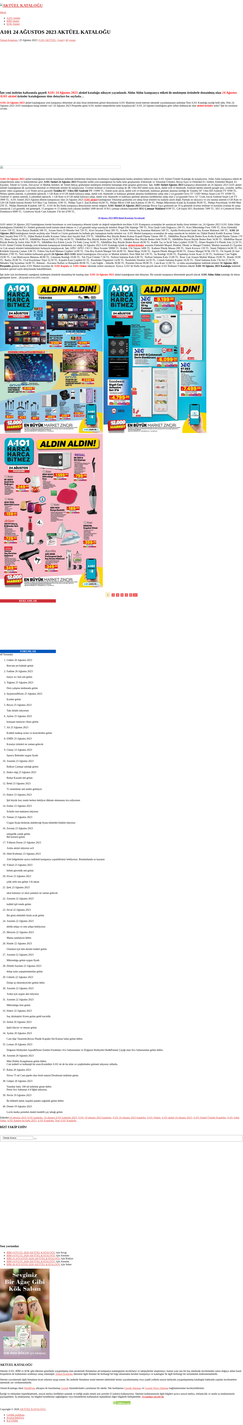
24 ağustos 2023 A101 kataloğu (25, 1117)
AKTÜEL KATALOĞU (33, 1409)
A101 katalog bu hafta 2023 (21, 1120)
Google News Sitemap (156, 1388)
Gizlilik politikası (15, 1414)
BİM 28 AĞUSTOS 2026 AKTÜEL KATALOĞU (34, 1264)
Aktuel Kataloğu (64, 1374)
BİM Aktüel (13, 21)
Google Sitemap (132, 1388)
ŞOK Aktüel (13, 24)
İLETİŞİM (12, 1420)
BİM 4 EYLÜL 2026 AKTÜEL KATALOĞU (31, 1252)
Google (65, 1388)
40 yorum (70, 40)
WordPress (29, 1388)
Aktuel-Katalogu (9, 40)
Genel (60, 40)
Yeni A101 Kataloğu (65, 1120)
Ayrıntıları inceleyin (153, 1396)
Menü (3, 12)
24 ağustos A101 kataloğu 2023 (60, 1117)
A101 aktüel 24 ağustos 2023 (177, 1117)
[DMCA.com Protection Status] (122, 1403)
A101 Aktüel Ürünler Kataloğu (209, 1117)
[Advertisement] (99, 65)
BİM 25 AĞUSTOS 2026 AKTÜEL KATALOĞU (34, 1258)
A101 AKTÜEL (47, 40)
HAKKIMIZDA (15, 1417)
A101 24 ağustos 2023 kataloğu (129, 1117)
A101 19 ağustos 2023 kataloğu (94, 1117)
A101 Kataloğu (46, 1120)
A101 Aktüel (13, 18)
